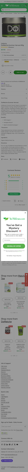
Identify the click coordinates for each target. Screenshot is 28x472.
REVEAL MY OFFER (14, 246)
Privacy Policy (20, 251)
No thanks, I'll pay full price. (14, 255)
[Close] (25, 213)
